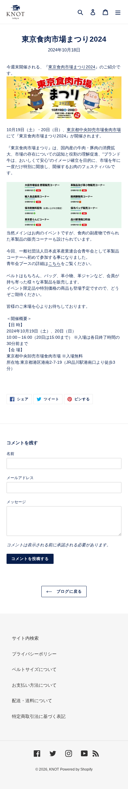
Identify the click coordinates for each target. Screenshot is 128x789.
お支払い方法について (34, 685)
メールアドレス (20, 478)
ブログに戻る (68, 591)
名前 (10, 453)
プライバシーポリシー (34, 653)
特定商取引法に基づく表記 (38, 716)
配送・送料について (32, 700)
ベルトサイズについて (34, 669)
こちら (54, 263)
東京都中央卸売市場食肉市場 (94, 129)
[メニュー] (118, 12)
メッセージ (16, 502)
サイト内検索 (25, 638)
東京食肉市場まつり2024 (71, 67)
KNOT (54, 769)
